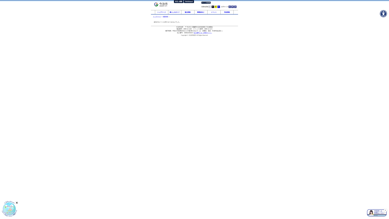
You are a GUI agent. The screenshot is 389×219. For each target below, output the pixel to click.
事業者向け (200, 12)
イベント (214, 12)
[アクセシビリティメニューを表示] (383, 13)
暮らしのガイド (175, 12)
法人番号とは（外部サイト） (203, 33)
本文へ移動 (178, 1)
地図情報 (165, 16)
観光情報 (188, 12)
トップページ (161, 12)
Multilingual (189, 1)
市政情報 (227, 12)
